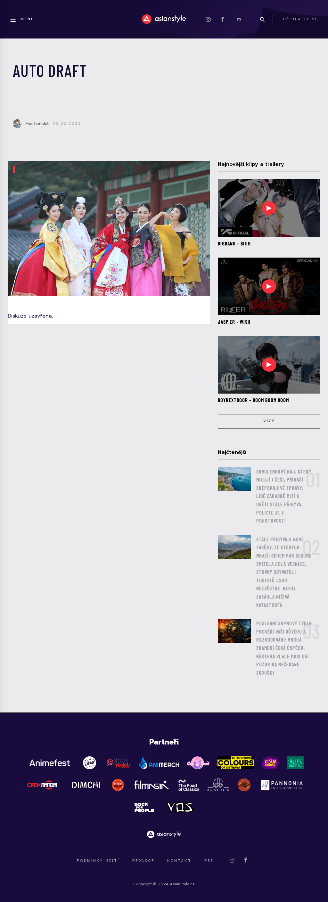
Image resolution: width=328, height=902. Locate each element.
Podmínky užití (98, 861)
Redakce (143, 861)
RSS (208, 861)
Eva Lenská (37, 123)
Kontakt (179, 861)
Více (269, 421)
